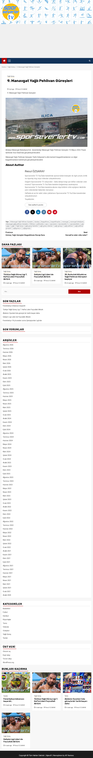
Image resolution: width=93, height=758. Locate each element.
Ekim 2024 (6, 426)
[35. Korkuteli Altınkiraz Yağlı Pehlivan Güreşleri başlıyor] (77, 258)
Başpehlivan (45, 221)
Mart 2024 (6, 452)
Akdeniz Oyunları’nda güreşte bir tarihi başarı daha (21, 313)
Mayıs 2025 (7, 400)
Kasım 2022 (7, 510)
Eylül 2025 (6, 385)
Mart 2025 (6, 407)
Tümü (5, 623)
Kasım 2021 (7, 555)
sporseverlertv (75, 224)
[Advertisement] (46, 41)
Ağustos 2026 (8, 345)
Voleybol (6, 631)
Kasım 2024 (7, 422)
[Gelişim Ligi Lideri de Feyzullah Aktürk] (46, 258)
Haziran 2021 (8, 573)
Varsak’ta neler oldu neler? (76, 233)
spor (46, 224)
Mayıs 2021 (7, 577)
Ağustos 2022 (8, 521)
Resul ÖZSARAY (22, 89)
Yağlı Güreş (10, 76)
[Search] (89, 61)
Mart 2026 (6, 363)
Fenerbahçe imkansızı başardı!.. (14, 306)
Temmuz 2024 (8, 437)
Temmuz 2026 (8, 349)
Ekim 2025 (6, 382)
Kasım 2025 (7, 378)
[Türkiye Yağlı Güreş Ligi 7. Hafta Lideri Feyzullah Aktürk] (16, 258)
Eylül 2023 (6, 474)
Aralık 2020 (7, 595)
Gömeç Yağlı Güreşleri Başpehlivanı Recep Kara (25, 233)
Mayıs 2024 (7, 444)
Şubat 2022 (7, 544)
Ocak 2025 (7, 415)
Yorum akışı (7, 659)
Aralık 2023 (7, 463)
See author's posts (35, 205)
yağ (82, 224)
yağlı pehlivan (68, 226)
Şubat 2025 (7, 411)
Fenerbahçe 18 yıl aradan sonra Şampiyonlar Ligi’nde (22, 321)
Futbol (5, 612)
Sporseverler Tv (63, 224)
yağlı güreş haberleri (31, 226)
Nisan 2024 (7, 448)
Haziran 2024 (8, 441)
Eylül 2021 (6, 562)
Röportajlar (7, 620)
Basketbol (6, 609)
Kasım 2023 (7, 466)
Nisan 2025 (7, 404)
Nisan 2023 (7, 492)
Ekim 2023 (6, 470)
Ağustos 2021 (8, 566)
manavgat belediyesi (77, 221)
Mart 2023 (6, 496)
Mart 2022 (6, 540)
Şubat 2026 (7, 367)
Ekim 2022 (6, 514)
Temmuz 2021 (8, 569)
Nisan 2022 (7, 536)
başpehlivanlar (55, 221)
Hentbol (6, 616)
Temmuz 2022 (8, 525)
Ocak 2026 (7, 371)
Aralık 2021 (7, 551)
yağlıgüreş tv (17, 228)
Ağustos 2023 (8, 477)
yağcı (8, 226)
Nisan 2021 (7, 580)
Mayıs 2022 (7, 533)
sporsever (53, 224)
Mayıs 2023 (7, 488)
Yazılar (5, 638)
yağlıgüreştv (27, 228)
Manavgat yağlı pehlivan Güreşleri (17, 224)
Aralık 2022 (7, 507)
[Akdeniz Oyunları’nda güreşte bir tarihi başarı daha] (77, 682)
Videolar (6, 627)
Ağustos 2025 (8, 389)
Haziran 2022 (8, 529)
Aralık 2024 (7, 418)
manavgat (65, 221)
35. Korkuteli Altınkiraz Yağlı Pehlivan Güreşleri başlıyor (76, 276)
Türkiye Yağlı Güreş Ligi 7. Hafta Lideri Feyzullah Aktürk (15, 276)
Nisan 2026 (7, 360)
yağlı (12, 226)
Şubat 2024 (7, 455)
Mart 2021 (6, 584)
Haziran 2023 (8, 485)
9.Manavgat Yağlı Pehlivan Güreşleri (21, 221)
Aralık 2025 (7, 374)
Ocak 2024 (7, 459)
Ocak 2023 (7, 503)
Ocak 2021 (7, 591)
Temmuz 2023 (8, 481)
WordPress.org (8, 662)
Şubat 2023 (7, 499)
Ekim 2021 (6, 558)
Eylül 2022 (6, 518)
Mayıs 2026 (7, 356)
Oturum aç (7, 651)
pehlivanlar (40, 224)
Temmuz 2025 (8, 393)
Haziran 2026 (8, 352)
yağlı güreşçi (58, 226)
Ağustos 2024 (8, 433)
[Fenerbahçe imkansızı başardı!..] (16, 682)
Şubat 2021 (7, 588)
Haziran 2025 (8, 396)
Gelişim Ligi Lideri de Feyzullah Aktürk (43, 275)
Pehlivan (32, 224)
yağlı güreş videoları (46, 226)
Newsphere (57, 755)
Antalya (36, 221)
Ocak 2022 (7, 547)
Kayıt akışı (6, 655)
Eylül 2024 (6, 430)
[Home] (4, 60)
